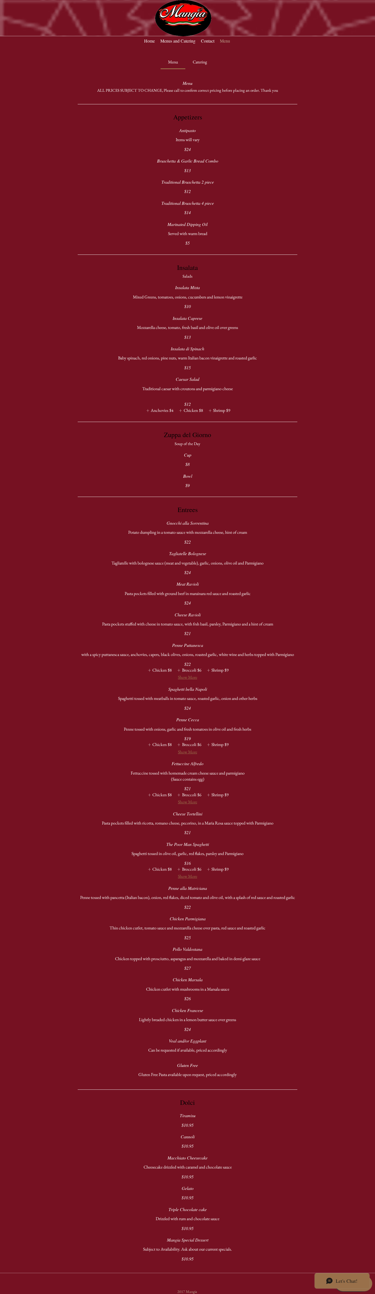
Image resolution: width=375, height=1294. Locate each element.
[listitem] (159, 410)
